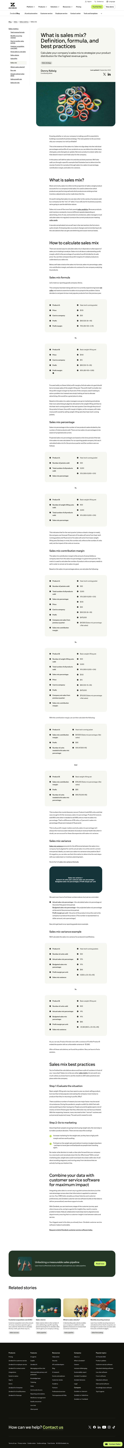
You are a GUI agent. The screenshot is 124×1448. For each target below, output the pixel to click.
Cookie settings (41, 1443)
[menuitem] (111, 2)
